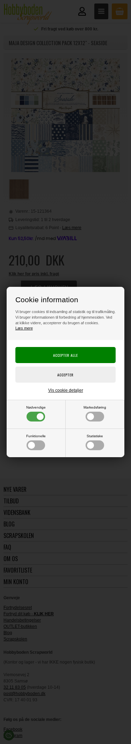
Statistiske (95, 436)
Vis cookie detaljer (65, 390)
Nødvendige (36, 407)
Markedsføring (94, 407)
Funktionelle (36, 436)
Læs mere (24, 328)
